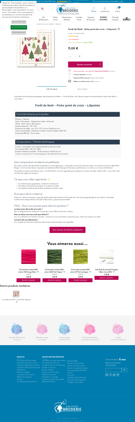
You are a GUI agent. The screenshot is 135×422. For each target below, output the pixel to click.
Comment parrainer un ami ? (27, 363)
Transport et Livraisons (25, 375)
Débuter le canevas (49, 375)
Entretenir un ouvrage (50, 377)
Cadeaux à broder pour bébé (53, 379)
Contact (20, 379)
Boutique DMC (72, 361)
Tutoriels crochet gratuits (76, 380)
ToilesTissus (55, 19)
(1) (77, 36)
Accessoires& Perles (66, 19)
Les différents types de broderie (54, 360)
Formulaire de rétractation (27, 382)
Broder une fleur (48, 370)
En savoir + (112, 71)
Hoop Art (70, 375)
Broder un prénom (49, 367)
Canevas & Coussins (91, 19)
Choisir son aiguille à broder (77, 368)
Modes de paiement (24, 377)
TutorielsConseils (115, 19)
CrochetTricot (79, 19)
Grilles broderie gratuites (76, 377)
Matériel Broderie (48, 382)
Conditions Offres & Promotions (28, 367)
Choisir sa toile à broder (76, 366)
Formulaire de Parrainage (26, 360)
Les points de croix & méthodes (53, 365)
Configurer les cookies (75, 382)
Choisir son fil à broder (75, 363)
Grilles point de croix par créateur (43, 24)
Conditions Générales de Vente (28, 365)
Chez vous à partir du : (75, 42)
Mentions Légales (23, 372)
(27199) (69, 1)
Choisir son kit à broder (50, 372)
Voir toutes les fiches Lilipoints (67, 230)
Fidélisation (21, 370)
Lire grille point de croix (51, 363)
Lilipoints (58, 24)
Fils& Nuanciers (43, 19)
